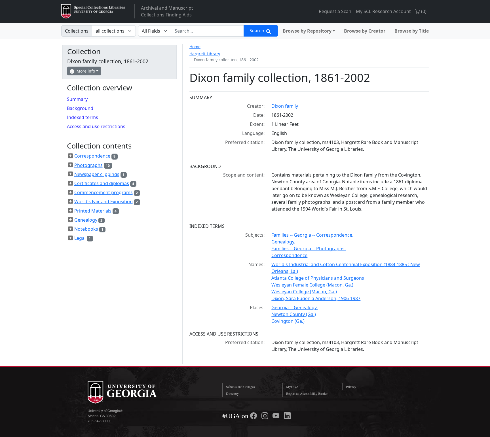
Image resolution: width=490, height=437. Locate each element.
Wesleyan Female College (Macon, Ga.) (312, 285)
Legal (80, 238)
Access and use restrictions (96, 126)
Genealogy (85, 220)
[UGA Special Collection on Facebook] (254, 415)
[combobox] (207, 31)
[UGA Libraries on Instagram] (265, 415)
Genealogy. (283, 242)
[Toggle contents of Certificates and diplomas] (70, 183)
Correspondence (289, 255)
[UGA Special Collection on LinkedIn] (287, 415)
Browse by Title (411, 31)
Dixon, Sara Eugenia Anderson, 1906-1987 (315, 298)
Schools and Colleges (240, 386)
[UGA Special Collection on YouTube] (277, 415)
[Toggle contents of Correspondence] (70, 156)
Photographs (88, 165)
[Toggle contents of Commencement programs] (70, 192)
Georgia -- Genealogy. (294, 307)
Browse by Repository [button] (307, 31)
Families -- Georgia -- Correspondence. (312, 235)
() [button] (423, 11)
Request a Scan (335, 11)
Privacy (351, 386)
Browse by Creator (364, 31)
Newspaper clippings (96, 174)
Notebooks (86, 229)
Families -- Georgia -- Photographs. (308, 248)
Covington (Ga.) (288, 321)
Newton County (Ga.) (293, 314)
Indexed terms (82, 117)
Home (194, 46)
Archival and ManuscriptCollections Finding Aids (167, 11)
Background (80, 108)
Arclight (93, 11)
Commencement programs (103, 192)
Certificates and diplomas (101, 183)
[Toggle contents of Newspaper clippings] (70, 174)
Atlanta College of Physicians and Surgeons (317, 278)
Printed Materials (92, 211)
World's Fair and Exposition (103, 201)
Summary (77, 99)
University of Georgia (130, 392)
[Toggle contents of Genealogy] (70, 219)
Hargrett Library (204, 53)
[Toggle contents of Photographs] (70, 165)
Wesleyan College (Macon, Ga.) (304, 291)
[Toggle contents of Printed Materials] (70, 210)
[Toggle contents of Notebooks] (70, 229)
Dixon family (284, 106)
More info (85, 71)
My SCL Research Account (383, 11)
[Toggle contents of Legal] (70, 238)
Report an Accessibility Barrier (307, 393)
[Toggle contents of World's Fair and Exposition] (70, 201)
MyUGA (292, 386)
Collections (76, 31)
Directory (232, 393)
